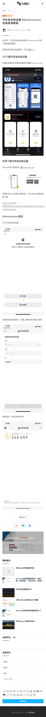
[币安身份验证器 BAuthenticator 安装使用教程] (23, 112)
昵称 (6, 662)
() (24, 517)
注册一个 (31, 49)
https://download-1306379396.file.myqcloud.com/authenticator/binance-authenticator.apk (23, 206)
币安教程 (9, 16)
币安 (4, 16)
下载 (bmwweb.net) (26, 167)
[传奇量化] (23, 3)
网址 (5, 673)
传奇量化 (9, 30)
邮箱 (6, 668)
